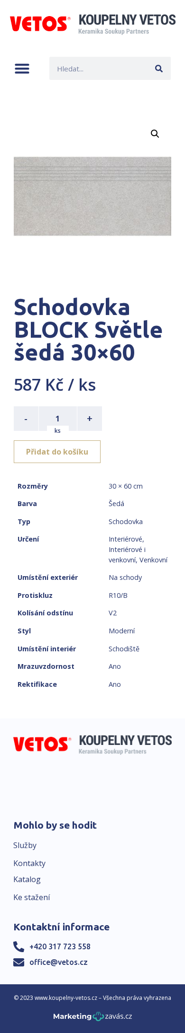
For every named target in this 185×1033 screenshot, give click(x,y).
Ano (115, 666)
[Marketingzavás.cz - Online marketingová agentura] (93, 1019)
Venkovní (153, 559)
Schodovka (126, 521)
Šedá (116, 503)
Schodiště (124, 648)
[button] (22, 68)
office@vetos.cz (58, 962)
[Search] (159, 68)
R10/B (118, 595)
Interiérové (125, 538)
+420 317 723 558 (60, 946)
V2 (113, 612)
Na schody (125, 577)
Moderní (122, 630)
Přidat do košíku (57, 451)
